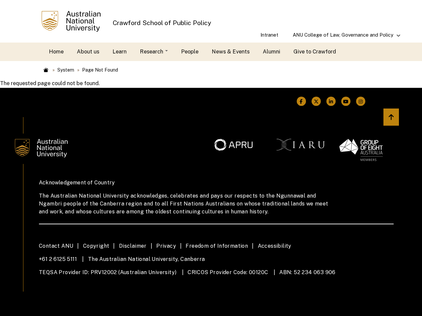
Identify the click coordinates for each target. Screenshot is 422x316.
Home (56, 51)
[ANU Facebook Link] (301, 101)
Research (152, 51)
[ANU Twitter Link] (316, 101)
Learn (119, 51)
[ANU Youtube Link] (346, 101)
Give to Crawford (314, 51)
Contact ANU (56, 246)
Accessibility (274, 246)
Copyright (96, 246)
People (189, 51)
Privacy (166, 246)
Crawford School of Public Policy (162, 22)
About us (88, 51)
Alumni (271, 51)
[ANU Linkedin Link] (331, 101)
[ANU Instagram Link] (361, 101)
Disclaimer (133, 246)
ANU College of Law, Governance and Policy (339, 37)
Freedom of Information (217, 246)
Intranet (269, 35)
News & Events (231, 51)
